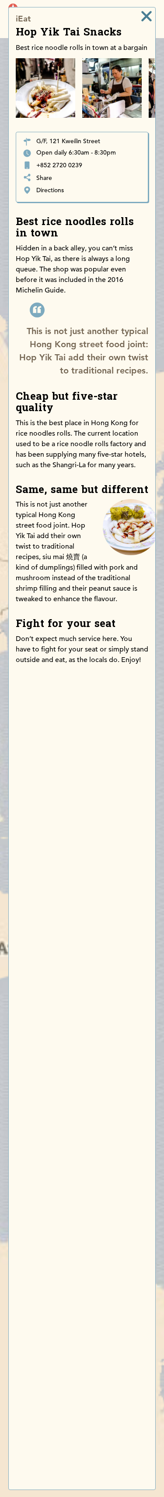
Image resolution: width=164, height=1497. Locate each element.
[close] (146, 16)
